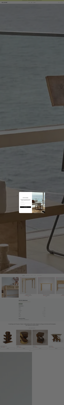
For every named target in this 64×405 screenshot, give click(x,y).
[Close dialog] (44, 192)
